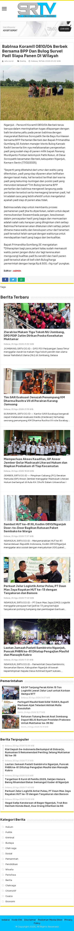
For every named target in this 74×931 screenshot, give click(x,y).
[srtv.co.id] (37, 9)
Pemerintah (11, 858)
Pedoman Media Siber (50, 919)
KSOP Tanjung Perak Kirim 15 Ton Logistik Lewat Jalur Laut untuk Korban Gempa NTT (45, 690)
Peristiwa (10, 874)
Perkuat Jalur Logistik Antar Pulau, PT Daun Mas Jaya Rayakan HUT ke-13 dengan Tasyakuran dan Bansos (35, 589)
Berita (23, 61)
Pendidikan (11, 864)
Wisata (9, 869)
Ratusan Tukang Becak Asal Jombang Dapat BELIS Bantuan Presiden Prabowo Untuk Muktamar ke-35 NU (46, 720)
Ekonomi (10, 901)
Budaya (9, 842)
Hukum (9, 826)
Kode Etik (17, 919)
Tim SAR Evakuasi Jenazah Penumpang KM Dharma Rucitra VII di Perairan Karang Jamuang (34, 400)
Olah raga (10, 848)
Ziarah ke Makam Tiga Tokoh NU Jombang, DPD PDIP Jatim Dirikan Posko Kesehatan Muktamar (34, 335)
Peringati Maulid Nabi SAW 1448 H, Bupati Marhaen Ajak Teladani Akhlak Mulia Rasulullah (43, 705)
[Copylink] (29, 280)
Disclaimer (30, 919)
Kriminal (9, 837)
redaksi (5, 919)
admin (17, 270)
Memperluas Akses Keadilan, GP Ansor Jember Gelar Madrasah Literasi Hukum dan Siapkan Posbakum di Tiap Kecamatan (35, 462)
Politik (8, 832)
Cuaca (9, 896)
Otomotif (10, 890)
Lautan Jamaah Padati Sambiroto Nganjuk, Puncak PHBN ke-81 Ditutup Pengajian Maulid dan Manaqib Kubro (36, 651)
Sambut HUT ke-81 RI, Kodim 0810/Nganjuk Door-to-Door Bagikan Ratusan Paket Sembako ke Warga (35, 527)
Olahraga (10, 885)
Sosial (8, 853)
